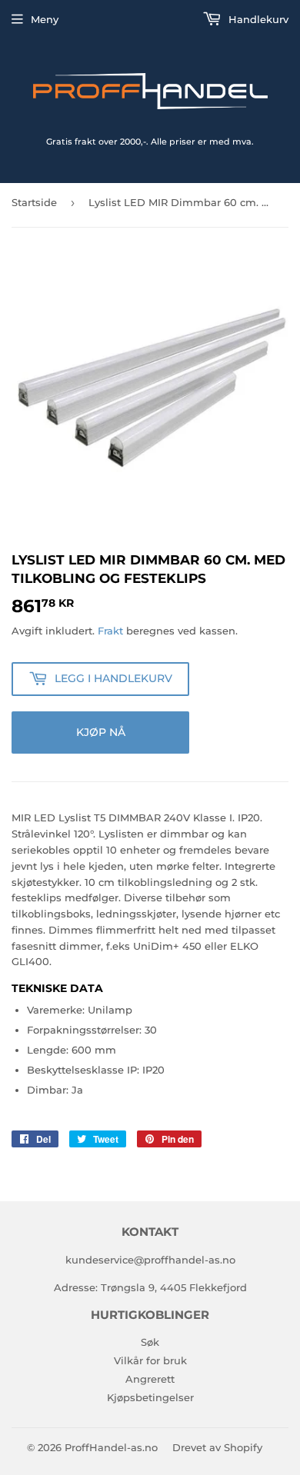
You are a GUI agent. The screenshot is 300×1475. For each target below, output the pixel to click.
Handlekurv (256, 19)
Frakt (110, 630)
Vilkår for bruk (150, 1360)
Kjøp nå (100, 732)
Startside (34, 202)
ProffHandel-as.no (111, 1447)
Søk (150, 1342)
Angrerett (150, 1379)
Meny (44, 19)
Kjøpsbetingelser (150, 1397)
